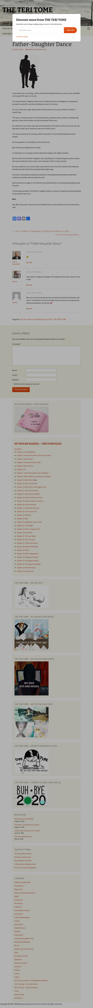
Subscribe (70, 30)
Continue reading (22, 37)
